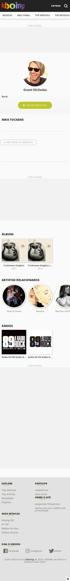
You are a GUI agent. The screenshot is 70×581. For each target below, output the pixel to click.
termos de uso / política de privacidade (50, 509)
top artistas (42, 15)
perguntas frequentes (47, 504)
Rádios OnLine (10, 532)
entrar (56, 5)
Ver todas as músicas (19, 142)
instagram (36, 551)
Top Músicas (9, 490)
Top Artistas (8, 494)
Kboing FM (8, 520)
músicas (7, 15)
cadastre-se (41, 490)
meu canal (23, 15)
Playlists (6, 502)
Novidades (8, 498)
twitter (58, 551)
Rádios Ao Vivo (10, 528)
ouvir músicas (36, 105)
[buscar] (66, 6)
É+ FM (5, 524)
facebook (13, 551)
